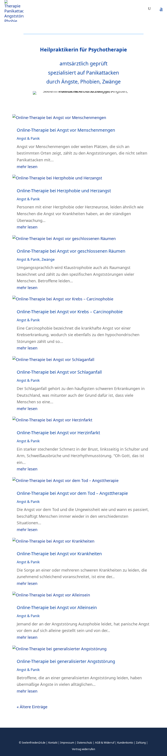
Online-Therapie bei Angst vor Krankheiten (59, 554)
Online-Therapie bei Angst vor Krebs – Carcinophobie (70, 312)
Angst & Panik (28, 138)
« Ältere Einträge (32, 706)
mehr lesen (27, 166)
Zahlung (141, 742)
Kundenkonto (125, 742)
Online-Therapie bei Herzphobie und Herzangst (64, 191)
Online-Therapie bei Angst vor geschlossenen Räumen (71, 251)
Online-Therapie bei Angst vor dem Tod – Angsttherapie (72, 493)
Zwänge (48, 259)
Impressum (67, 742)
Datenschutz (84, 742)
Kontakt (52, 742)
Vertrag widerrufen (83, 749)
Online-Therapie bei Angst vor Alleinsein (57, 607)
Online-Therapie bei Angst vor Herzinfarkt (58, 433)
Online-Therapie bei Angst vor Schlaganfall (59, 372)
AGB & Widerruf (104, 742)
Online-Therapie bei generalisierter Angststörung (66, 661)
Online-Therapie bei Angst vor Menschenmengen (66, 130)
